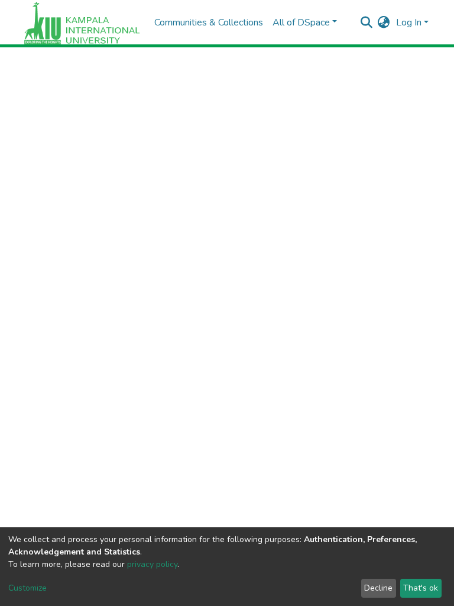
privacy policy (152, 564)
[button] (384, 22)
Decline (378, 588)
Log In (408, 22)
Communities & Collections (208, 22)
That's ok (420, 588)
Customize (27, 588)
